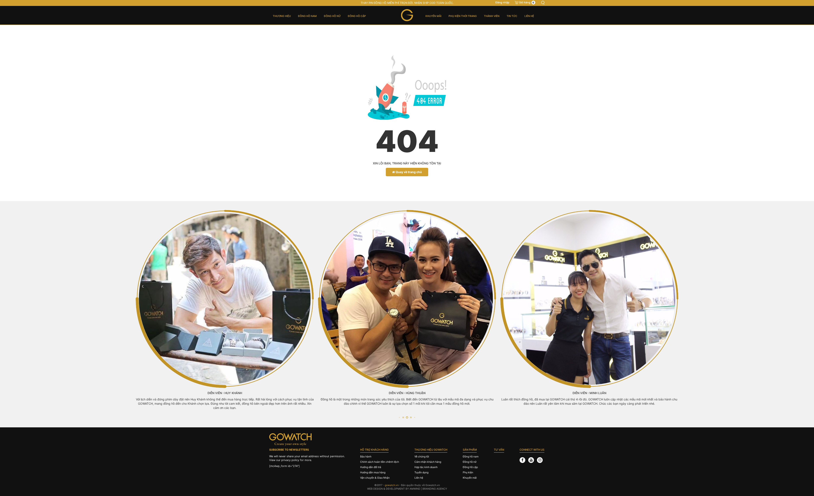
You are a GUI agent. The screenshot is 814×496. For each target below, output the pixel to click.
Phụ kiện (468, 472)
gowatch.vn (392, 485)
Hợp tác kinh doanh (426, 467)
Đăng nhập (502, 2)
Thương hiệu (282, 16)
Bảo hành (365, 456)
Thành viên (491, 16)
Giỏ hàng (526, 2)
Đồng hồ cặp (357, 16)
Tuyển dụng (421, 472)
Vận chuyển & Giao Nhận (375, 477)
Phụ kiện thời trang (463, 16)
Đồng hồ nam (307, 16)
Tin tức (512, 16)
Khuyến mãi (433, 16)
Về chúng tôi (421, 456)
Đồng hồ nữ (332, 16)
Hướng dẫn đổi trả (370, 467)
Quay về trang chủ (408, 172)
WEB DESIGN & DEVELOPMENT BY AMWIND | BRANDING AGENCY (407, 488)
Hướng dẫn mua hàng (372, 472)
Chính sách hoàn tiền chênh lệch (379, 461)
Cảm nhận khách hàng (427, 461)
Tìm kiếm (543, 3)
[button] (399, 417)
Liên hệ (529, 16)
